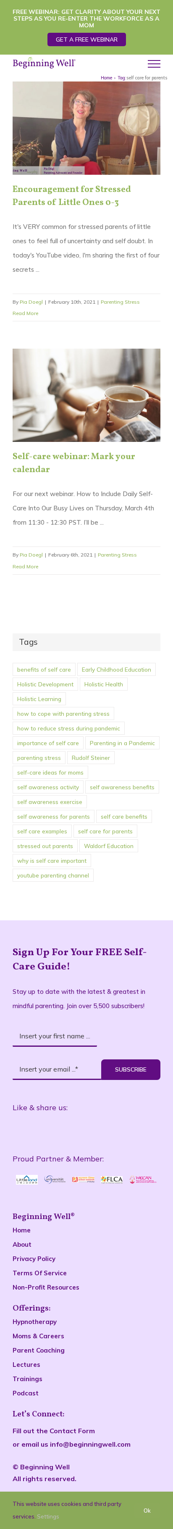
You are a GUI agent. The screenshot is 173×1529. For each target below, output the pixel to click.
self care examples (42, 831)
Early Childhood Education (116, 669)
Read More (25, 313)
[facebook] (27, 1129)
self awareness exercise (49, 801)
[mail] (145, 1129)
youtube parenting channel (53, 875)
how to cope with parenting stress (63, 713)
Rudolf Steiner (91, 757)
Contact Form (72, 1431)
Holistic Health (103, 684)
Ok (147, 1510)
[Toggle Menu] (154, 64)
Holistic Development (45, 684)
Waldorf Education (109, 845)
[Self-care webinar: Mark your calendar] (86, 395)
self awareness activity (48, 787)
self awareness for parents (53, 816)
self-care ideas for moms (50, 772)
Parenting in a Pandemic (122, 742)
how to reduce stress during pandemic (68, 728)
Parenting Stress (120, 302)
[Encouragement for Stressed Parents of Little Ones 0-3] (86, 128)
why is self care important (51, 860)
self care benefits (124, 816)
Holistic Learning (39, 698)
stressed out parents (45, 845)
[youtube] (106, 1129)
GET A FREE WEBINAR (87, 39)
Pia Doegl (31, 302)
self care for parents (105, 831)
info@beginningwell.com (90, 1444)
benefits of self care (44, 669)
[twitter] (66, 1129)
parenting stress (39, 757)
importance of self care (48, 742)
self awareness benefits (122, 787)
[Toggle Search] (127, 63)
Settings (48, 1516)
